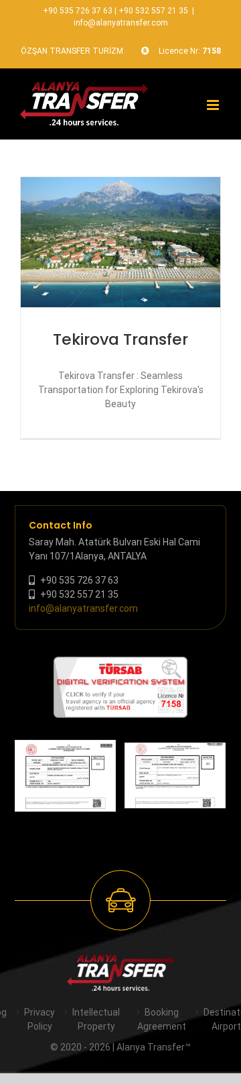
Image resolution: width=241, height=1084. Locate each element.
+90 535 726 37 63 (77, 10)
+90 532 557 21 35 (153, 10)
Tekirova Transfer (120, 339)
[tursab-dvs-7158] (120, 663)
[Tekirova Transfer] (120, 242)
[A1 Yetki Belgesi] (175, 775)
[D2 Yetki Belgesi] (65, 776)
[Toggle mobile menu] (214, 105)
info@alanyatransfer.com (121, 23)
